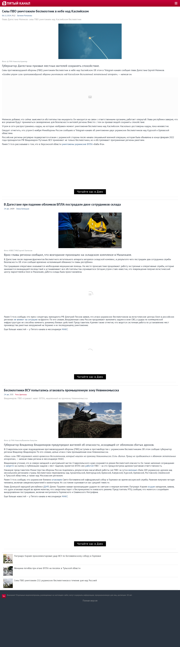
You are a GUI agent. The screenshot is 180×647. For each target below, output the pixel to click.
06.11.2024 (6, 15)
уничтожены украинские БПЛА (77, 144)
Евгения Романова (24, 15)
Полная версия (90, 600)
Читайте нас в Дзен (90, 191)
